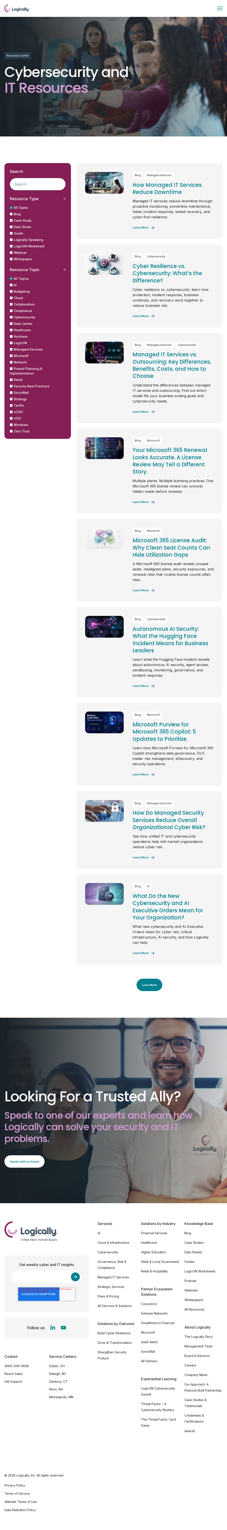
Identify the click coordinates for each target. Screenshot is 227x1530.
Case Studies (194, 1242)
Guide (18, 233)
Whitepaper (23, 259)
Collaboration (24, 304)
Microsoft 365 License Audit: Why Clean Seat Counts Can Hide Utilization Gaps (171, 547)
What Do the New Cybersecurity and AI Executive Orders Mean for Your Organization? (168, 906)
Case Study (22, 220)
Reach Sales (13, 1374)
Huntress (21, 336)
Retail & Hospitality (154, 1271)
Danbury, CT (58, 1381)
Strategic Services (111, 1287)
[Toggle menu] (220, 8)
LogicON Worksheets (199, 1271)
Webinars (191, 1290)
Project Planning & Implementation (26, 371)
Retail (18, 380)
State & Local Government (160, 1262)
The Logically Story (198, 1337)
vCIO (17, 418)
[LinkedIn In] (52, 1327)
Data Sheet (22, 227)
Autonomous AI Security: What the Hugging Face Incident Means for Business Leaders (170, 639)
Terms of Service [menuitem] (17, 1493)
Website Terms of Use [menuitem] (20, 1502)
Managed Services (28, 349)
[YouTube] (63, 1327)
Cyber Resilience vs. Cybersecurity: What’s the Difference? (167, 273)
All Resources (194, 1309)
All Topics (21, 278)
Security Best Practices (31, 386)
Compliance (23, 311)
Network (20, 362)
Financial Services (154, 1233)
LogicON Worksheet (29, 246)
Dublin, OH (57, 1366)
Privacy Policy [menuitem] (14, 1485)
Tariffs (19, 405)
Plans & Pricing (108, 1296)
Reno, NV (56, 1389)
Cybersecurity (24, 317)
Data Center (23, 323)
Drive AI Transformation (115, 1343)
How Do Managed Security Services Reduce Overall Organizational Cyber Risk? (169, 820)
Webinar (20, 252)
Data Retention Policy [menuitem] (20, 1510)
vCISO (18, 412)
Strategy (20, 399)
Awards (189, 1431)
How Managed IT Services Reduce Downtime (167, 188)
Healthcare (22, 330)
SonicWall (21, 392)
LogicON (20, 343)
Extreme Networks (154, 1313)
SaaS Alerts (149, 1342)
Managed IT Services (113, 1277)
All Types (21, 207)
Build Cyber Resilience (114, 1333)
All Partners (149, 1361)
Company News (195, 1375)
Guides (189, 1262)
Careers (190, 1365)
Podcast (190, 1281)
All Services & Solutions (115, 1306)
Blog (17, 214)
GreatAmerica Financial (157, 1323)
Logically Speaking (28, 240)
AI (15, 285)
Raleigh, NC (57, 1374)
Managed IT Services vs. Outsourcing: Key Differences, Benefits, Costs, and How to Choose (172, 365)
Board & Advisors (197, 1356)
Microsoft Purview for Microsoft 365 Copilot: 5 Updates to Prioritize (164, 732)
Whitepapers (193, 1300)
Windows (21, 425)
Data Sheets (193, 1252)
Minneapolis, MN (61, 1397)
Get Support (13, 1381)
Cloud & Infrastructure (113, 1242)
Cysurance (149, 1304)
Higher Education (153, 1252)
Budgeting (22, 291)
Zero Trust (22, 431)
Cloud (18, 298)
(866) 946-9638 (16, 1366)
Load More (149, 985)
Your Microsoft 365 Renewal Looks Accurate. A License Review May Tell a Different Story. (170, 460)
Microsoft (21, 356)
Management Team (198, 1346)
